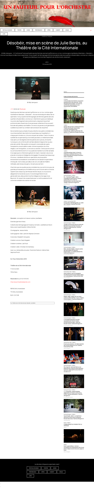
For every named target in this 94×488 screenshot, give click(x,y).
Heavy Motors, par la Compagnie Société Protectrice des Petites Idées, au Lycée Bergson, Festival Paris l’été (74, 275)
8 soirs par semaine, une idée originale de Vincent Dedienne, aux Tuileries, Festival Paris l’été (74, 345)
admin (47, 62)
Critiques (49, 36)
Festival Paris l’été (71, 201)
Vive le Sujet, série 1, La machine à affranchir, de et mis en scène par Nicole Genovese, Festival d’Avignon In (74, 417)
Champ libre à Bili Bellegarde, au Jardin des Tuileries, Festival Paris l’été (74, 203)
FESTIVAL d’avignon (7, 30)
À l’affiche (44, 36)
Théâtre (65, 125)
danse (28, 30)
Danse (65, 422)
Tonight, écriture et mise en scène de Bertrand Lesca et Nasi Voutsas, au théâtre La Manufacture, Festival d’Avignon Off (73, 226)
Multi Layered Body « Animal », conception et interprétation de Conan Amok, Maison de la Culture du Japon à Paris (74, 448)
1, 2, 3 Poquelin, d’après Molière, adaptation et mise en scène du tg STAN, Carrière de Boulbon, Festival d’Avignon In (73, 393)
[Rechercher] (91, 30)
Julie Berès (33, 303)
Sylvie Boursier (67, 184)
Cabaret (65, 201)
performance (38, 30)
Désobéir (28, 303)
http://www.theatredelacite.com (20, 282)
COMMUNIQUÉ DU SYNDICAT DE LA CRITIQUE (73, 425)
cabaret (58, 30)
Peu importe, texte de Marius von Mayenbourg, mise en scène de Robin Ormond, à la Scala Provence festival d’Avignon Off (73, 369)
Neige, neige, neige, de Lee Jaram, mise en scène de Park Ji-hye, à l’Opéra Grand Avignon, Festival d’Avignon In (74, 298)
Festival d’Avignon (67, 175)
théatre (19, 30)
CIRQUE (67, 30)
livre (4, 34)
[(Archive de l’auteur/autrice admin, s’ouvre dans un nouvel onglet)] (74, 89)
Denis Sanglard (67, 133)
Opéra (49, 30)
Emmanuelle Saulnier (68, 158)
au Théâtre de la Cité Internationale (18, 303)
